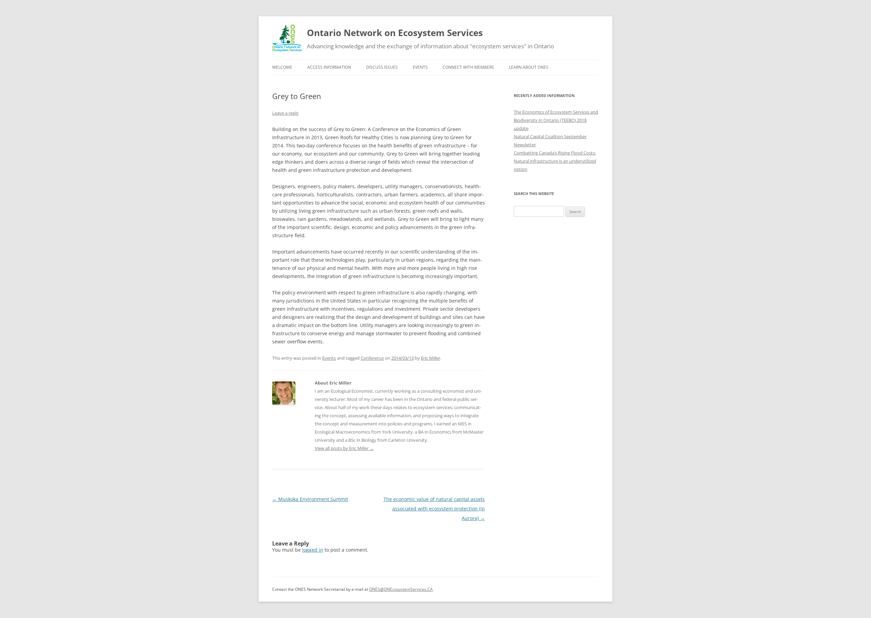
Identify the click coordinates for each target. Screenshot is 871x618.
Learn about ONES (528, 67)
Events (420, 67)
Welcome (282, 67)
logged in (312, 550)
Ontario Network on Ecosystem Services (395, 33)
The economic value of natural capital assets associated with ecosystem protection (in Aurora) (434, 508)
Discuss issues (382, 67)
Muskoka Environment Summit (310, 499)
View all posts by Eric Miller (344, 448)
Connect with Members (468, 67)
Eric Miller (430, 358)
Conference (372, 358)
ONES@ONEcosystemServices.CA (401, 589)
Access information (329, 67)
